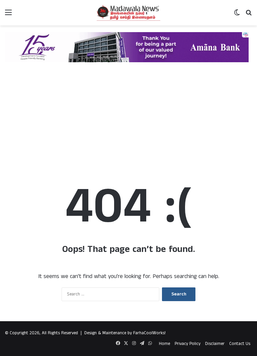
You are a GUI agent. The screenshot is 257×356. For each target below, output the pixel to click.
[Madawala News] (128, 13)
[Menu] (8, 15)
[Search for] (248, 15)
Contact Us (239, 344)
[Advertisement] (128, 116)
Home (164, 344)
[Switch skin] (237, 15)
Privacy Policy (187, 344)
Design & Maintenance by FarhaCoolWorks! (125, 333)
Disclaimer (215, 344)
